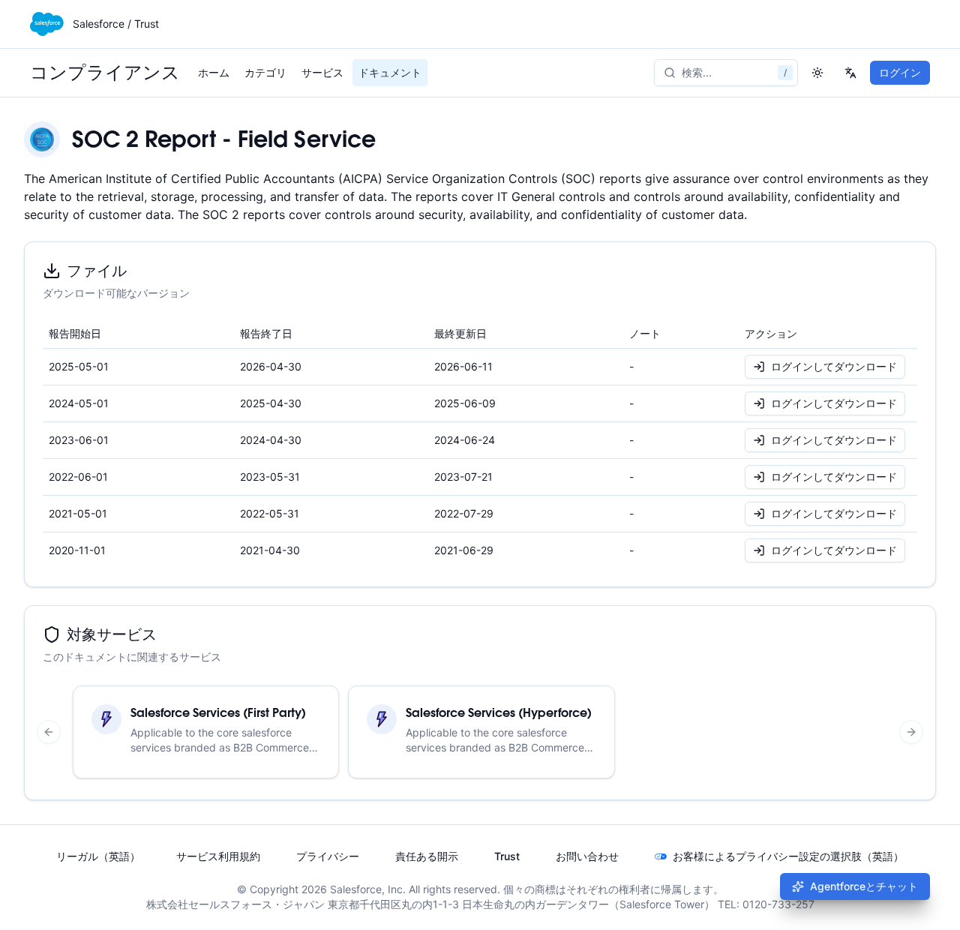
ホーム (214, 72)
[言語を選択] (850, 72)
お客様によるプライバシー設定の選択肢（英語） (788, 856)
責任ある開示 (426, 856)
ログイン (900, 72)
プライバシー (327, 856)
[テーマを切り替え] (817, 72)
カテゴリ (265, 72)
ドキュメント (390, 72)
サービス (323, 72)
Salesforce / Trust (116, 23)
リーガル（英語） (98, 856)
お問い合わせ (587, 856)
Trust (507, 856)
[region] (480, 732)
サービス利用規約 (218, 856)
